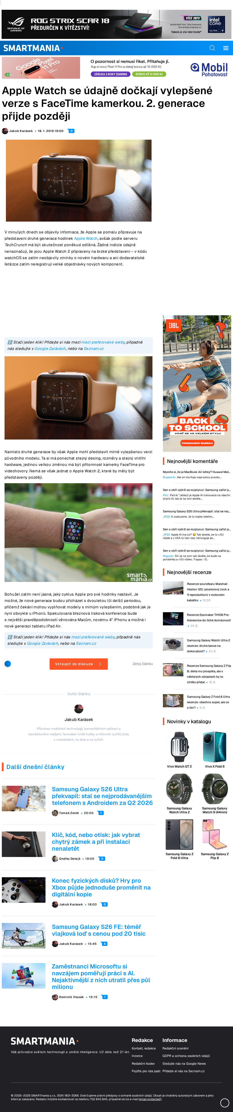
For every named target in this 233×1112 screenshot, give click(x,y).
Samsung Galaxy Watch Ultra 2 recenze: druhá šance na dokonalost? (208, 645)
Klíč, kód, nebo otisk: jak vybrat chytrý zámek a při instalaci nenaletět (96, 841)
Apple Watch (86, 238)
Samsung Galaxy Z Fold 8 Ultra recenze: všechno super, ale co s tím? (208, 702)
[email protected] (150, 1099)
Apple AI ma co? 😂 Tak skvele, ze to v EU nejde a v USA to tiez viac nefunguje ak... (193, 536)
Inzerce (137, 1056)
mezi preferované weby (102, 342)
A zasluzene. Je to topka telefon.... (188, 516)
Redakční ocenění (175, 1048)
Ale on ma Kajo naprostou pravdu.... (192, 477)
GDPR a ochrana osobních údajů (186, 1056)
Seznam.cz (94, 348)
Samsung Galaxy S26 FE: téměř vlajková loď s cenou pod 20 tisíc (99, 930)
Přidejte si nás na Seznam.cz (183, 1071)
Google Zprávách (50, 348)
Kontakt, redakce (144, 1048)
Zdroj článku (143, 663)
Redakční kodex (143, 1064)
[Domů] (33, 48)
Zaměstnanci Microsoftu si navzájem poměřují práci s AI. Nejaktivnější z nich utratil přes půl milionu (101, 977)
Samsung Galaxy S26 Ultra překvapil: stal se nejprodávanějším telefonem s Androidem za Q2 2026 (102, 796)
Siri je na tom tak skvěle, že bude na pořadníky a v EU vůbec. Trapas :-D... (192, 557)
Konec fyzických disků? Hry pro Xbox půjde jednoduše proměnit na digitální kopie (101, 887)
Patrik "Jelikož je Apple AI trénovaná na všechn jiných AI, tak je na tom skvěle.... (196, 497)
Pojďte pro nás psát (146, 1071)
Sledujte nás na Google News (184, 1064)
